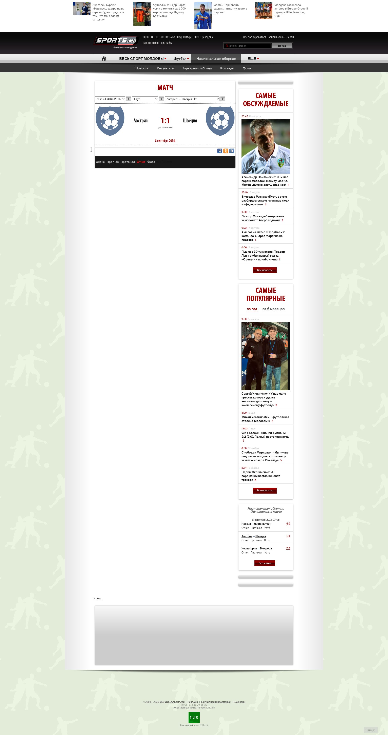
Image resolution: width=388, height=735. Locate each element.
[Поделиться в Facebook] (219, 151)
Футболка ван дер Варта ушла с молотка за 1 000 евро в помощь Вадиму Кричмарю (169, 10)
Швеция (190, 121)
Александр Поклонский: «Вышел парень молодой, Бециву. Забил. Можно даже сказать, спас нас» (265, 180)
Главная (103, 58)
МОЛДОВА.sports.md (172, 702)
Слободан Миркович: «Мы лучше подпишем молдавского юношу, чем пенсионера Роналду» (264, 456)
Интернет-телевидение (126, 47)
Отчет (141, 162)
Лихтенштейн (262, 523)
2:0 (288, 548)
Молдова (266, 548)
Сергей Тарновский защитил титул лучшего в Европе (230, 8)
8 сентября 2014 (262, 519)
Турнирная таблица (197, 68)
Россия (246, 523)
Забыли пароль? (276, 37)
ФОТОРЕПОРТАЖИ (165, 37)
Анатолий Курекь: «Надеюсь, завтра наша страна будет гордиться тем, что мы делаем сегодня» (108, 12)
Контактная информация (216, 702)
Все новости (264, 270)
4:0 (288, 523)
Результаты (165, 68)
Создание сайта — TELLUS (194, 725)
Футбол (180, 58)
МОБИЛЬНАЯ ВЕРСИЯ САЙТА (158, 43)
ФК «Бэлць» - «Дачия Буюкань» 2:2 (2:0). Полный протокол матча (265, 436)
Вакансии (239, 702)
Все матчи (265, 563)
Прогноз (113, 162)
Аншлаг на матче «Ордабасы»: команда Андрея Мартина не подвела (263, 235)
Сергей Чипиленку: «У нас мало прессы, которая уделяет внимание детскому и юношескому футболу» (263, 399)
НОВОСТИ (148, 37)
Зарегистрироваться (254, 37)
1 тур (276, 519)
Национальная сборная (216, 58)
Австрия (141, 121)
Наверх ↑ (371, 730)
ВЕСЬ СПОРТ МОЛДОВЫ (141, 58)
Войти (290, 37)
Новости (141, 68)
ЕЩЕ (252, 58)
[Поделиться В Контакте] (231, 151)
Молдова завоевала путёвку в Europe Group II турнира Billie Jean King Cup (291, 10)
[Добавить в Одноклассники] (225, 151)
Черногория (249, 548)
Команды (227, 68)
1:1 (288, 535)
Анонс (100, 162)
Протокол (128, 162)
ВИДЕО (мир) (184, 37)
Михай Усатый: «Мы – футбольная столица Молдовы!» (265, 419)
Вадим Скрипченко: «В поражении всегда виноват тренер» (260, 475)
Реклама (193, 702)
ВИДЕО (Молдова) (204, 37)
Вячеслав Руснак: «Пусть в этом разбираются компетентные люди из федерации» (265, 200)
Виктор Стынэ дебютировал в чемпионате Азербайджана (262, 218)
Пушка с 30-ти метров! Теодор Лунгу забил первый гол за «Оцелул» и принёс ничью (263, 255)
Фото (247, 68)
